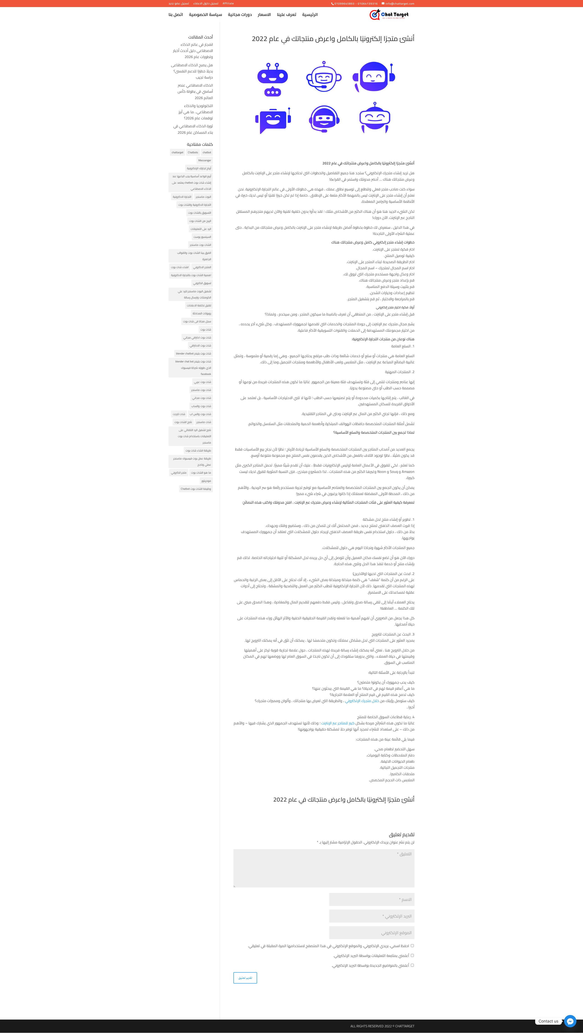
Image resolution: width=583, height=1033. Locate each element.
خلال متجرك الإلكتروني (362, 700)
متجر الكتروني (179, 472)
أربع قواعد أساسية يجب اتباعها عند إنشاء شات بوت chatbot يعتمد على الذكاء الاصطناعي (191, 182)
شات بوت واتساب (201, 406)
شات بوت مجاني (201, 397)
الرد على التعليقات (201, 228)
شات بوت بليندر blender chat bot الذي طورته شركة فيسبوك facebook (193, 367)
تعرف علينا (286, 15)
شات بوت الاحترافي (200, 345)
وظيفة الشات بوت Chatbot (196, 488)
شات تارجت (179, 414)
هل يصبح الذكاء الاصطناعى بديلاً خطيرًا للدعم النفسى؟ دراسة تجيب (192, 71)
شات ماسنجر (204, 422)
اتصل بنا (176, 15)
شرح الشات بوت (183, 422)
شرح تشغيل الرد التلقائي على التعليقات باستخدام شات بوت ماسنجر (194, 436)
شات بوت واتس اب (200, 414)
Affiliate (228, 4)
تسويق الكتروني (202, 283)
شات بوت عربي (202, 381)
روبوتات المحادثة (202, 313)
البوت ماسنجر (203, 196)
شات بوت (205, 329)
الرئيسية (310, 15)
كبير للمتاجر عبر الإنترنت (338, 723)
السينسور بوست (202, 236)
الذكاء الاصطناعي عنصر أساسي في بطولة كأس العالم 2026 (195, 91)
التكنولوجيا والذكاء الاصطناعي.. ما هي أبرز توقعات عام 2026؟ (196, 111)
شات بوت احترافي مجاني (197, 337)
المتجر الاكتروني (202, 267)
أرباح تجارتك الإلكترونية (199, 168)
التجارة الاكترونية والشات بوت (194, 204)
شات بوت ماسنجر (201, 389)
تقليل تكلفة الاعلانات (199, 305)
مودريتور (206, 480)
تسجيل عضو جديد (179, 4)
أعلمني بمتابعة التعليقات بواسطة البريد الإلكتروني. (371, 955)
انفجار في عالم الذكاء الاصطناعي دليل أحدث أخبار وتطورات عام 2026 (193, 50)
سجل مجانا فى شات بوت (197, 321)
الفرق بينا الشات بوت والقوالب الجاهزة (194, 255)
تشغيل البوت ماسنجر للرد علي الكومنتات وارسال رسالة (194, 294)
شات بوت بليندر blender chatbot (193, 353)
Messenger (204, 160)
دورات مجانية (240, 15)
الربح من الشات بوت (200, 220)
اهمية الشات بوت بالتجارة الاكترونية (191, 275)
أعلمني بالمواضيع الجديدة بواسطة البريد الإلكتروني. (370, 965)
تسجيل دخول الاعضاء (205, 4)
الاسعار (264, 15)
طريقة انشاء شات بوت (198, 450)
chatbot (207, 152)
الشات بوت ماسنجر (200, 244)
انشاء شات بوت (180, 267)
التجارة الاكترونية (182, 196)
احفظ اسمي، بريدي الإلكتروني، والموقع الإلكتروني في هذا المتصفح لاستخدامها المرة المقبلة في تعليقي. (328, 945)
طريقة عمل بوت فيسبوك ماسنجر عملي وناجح (192, 461)
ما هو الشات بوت (201, 472)
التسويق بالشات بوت (199, 212)
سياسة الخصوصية (205, 15)
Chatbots (193, 152)
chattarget (177, 152)
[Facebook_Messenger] (570, 1021)
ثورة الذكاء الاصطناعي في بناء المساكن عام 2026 (193, 129)
